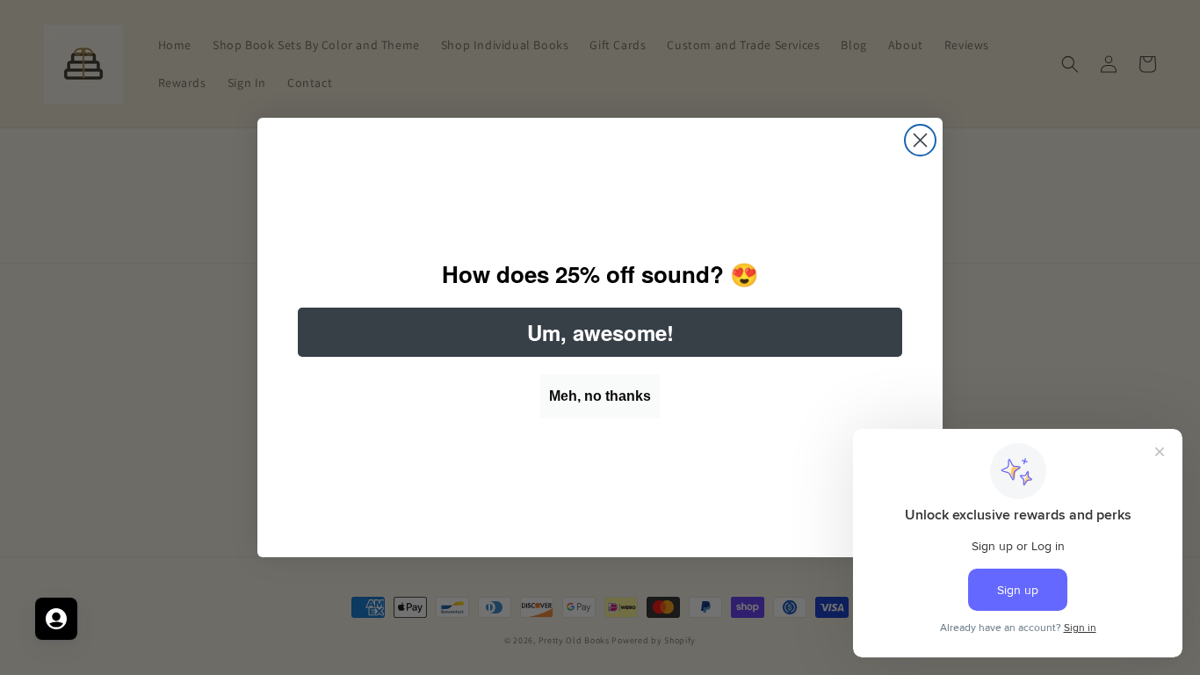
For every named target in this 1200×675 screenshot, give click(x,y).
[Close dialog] (920, 140)
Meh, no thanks (600, 395)
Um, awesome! (600, 332)
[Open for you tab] (56, 619)
